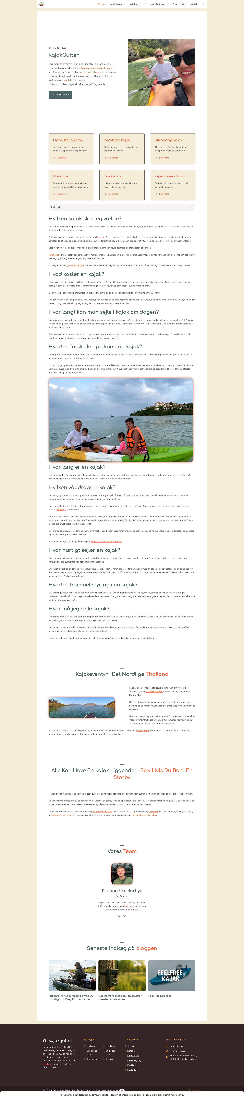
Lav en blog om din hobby (144, 815)
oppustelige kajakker (101, 811)
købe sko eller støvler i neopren (106, 541)
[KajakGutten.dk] (41, 4)
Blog (175, 4)
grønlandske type (75, 265)
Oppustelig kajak (68, 140)
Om (184, 4)
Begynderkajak (93, 1059)
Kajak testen (133, 1055)
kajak (66, 80)
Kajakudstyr (136, 4)
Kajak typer (116, 4)
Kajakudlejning (134, 1060)
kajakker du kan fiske (61, 815)
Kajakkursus (132, 1065)
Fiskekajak (112, 176)
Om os (130, 1046)
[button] (204, 4)
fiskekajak (129, 906)
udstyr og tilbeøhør (91, 72)
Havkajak (61, 176)
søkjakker (153, 811)
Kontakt (194, 4)
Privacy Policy (194, 1090)
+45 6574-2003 (177, 1050)
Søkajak (109, 1059)
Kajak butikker (157, 4)
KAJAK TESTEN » (60, 94)
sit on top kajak (154, 691)
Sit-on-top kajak (168, 140)
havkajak (100, 237)
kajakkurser (87, 68)
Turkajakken (55, 254)
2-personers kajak (170, 176)
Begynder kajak (117, 140)
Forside (102, 4)
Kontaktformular (177, 1046)
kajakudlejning (103, 68)
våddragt (61, 509)
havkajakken (143, 730)
